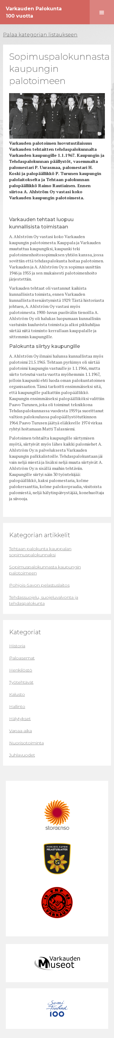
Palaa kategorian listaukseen (40, 35)
